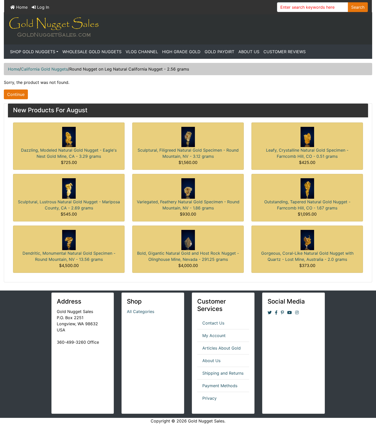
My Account (214, 335)
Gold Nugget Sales (206, 420)
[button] (360, 409)
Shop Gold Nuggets (32, 51)
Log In (42, 7)
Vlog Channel (142, 51)
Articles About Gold (221, 348)
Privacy (209, 398)
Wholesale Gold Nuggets (91, 51)
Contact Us (213, 323)
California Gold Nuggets (44, 69)
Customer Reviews (284, 51)
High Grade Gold (181, 51)
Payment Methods (219, 385)
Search (357, 7)
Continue (16, 94)
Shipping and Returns (223, 373)
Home (21, 7)
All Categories (140, 311)
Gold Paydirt (219, 51)
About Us (248, 51)
